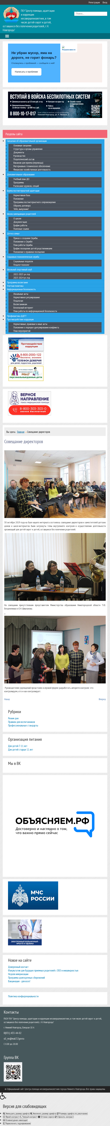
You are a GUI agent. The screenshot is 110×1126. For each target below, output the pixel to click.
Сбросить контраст (65, 1117)
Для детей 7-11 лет (17, 746)
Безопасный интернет (23, 307)
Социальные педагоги (23, 261)
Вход (105, 2)
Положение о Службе (23, 241)
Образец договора (22, 205)
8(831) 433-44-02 (12, 1033)
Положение (18, 198)
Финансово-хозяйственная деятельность (32, 169)
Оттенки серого (47, 1117)
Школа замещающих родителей (21, 213)
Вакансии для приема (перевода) (28, 162)
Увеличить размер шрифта (44, 1114)
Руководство (19, 155)
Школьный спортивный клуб (19, 269)
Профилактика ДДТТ (16, 316)
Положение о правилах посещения (29, 251)
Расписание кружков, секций (26, 185)
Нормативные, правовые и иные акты (30, 323)
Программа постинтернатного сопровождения (34, 202)
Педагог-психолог (21, 264)
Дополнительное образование (21, 174)
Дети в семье (13, 233)
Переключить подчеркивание (18, 1123)
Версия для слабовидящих (25, 1106)
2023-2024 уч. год (21, 277)
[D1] (55, 517)
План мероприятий (21, 330)
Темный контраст (29, 1117)
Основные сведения (22, 145)
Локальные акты (20, 293)
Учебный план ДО (21, 178)
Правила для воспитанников (21, 722)
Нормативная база (21, 195)
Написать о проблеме (26, 72)
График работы (20, 225)
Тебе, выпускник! (21, 209)
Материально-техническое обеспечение (31, 166)
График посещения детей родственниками (32, 248)
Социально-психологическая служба (23, 256)
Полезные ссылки (21, 228)
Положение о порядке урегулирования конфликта (36, 327)
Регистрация (94, 2)
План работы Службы (23, 245)
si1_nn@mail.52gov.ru (14, 1038)
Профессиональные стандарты (23, 725)
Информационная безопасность (21, 289)
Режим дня (13, 718)
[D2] (55, 599)
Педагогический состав (23, 159)
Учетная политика (15, 285)
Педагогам (18, 300)
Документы (18, 152)
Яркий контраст (12, 1117)
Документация (20, 222)
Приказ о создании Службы (25, 238)
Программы (18, 182)
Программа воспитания (17, 282)
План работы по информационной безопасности (35, 311)
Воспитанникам (20, 304)
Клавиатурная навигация (16, 1120)
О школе (17, 218)
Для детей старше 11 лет (20, 749)
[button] (55, 1096)
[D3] (55, 682)
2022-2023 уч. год (21, 274)
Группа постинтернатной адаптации (23, 190)
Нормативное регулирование (26, 297)
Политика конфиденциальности (23, 996)
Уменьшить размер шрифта (17, 1114)
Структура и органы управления (27, 149)
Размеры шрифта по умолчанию (73, 1114)
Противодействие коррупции (20, 319)
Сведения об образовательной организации (27, 141)
